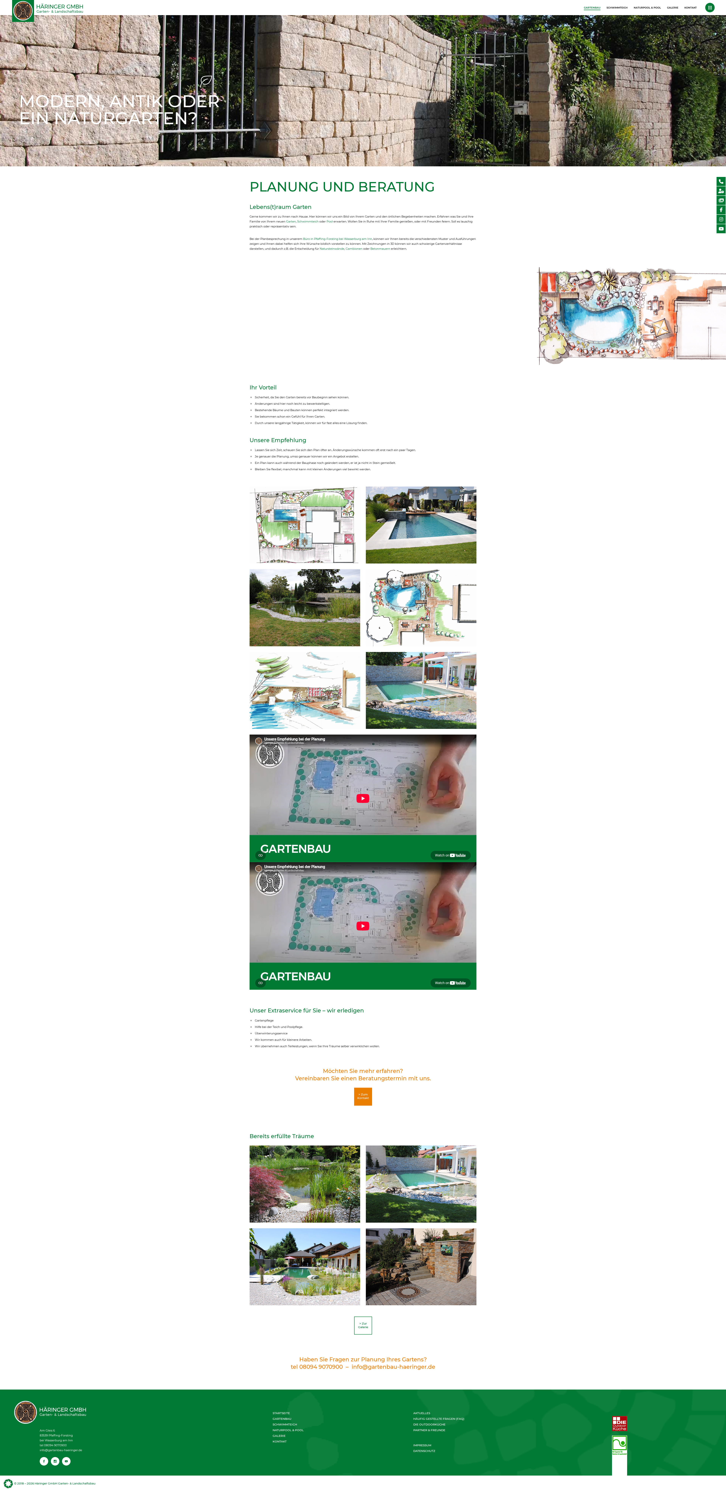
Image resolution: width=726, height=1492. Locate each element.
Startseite (281, 1413)
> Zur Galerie (363, 1325)
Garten (291, 221)
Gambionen (354, 248)
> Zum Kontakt (363, 1096)
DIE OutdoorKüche (429, 1424)
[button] (8, 1483)
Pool (330, 221)
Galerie (279, 1436)
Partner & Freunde (429, 1430)
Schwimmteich (308, 221)
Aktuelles (421, 1413)
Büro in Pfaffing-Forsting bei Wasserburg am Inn (337, 239)
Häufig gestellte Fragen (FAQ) (438, 1419)
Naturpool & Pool (288, 1430)
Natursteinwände (332, 248)
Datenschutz (424, 1451)
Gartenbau (282, 1419)
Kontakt (280, 1441)
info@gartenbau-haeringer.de (393, 1366)
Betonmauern (380, 248)
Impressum (422, 1445)
